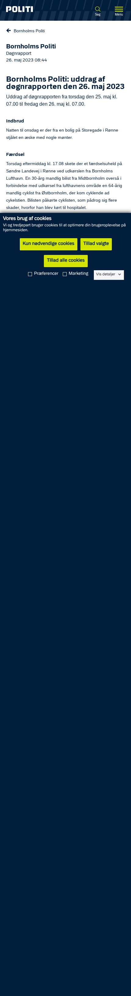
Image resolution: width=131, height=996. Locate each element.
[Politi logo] (28, 9)
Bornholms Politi (29, 30)
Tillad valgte (96, 244)
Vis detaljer (105, 274)
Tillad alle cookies (65, 261)
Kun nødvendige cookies (48, 244)
